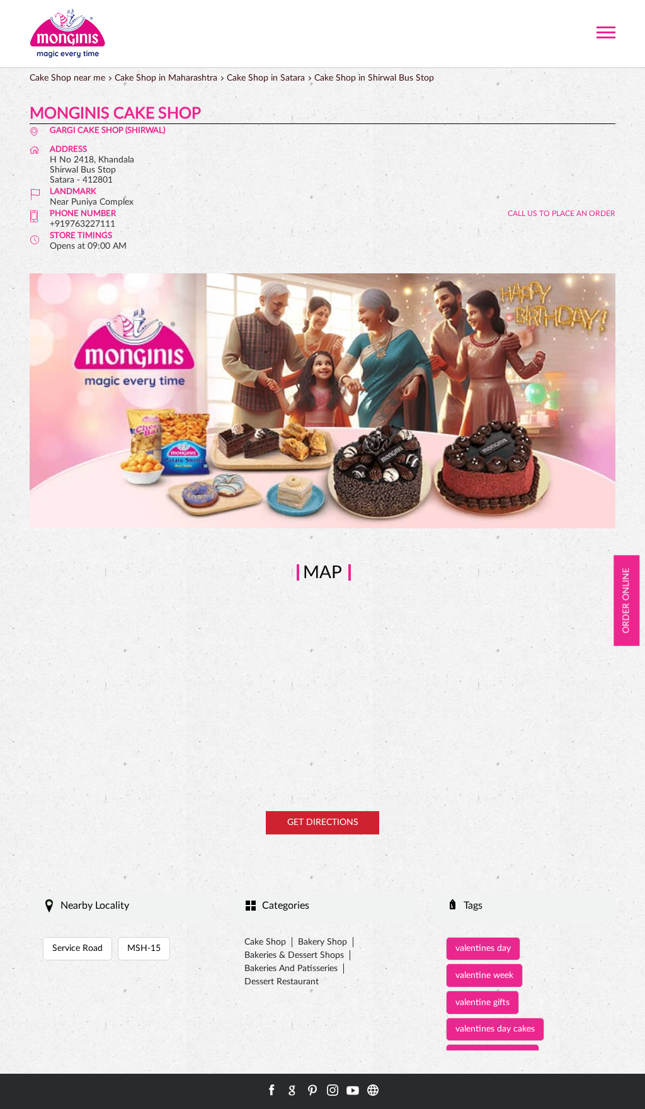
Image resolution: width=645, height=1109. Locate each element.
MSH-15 (144, 948)
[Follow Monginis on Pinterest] (312, 1090)
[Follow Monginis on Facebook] (272, 1090)
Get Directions (322, 822)
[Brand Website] (373, 1090)
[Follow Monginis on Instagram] (332, 1090)
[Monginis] (67, 34)
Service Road (77, 948)
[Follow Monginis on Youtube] (353, 1090)
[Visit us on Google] (292, 1090)
